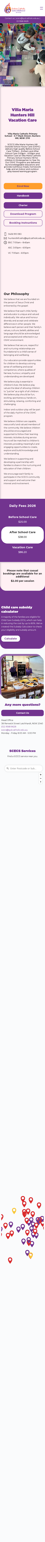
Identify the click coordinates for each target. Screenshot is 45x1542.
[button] (41, 8)
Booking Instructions (23, 222)
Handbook (23, 195)
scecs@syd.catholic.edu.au (27, 18)
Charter (23, 205)
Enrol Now (23, 186)
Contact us (9, 18)
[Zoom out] (40, 778)
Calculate (10, 638)
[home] (19, 8)
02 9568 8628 (22, 21)
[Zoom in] (40, 774)
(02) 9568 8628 (8, 726)
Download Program (23, 213)
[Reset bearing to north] (40, 782)
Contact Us (22, 713)
